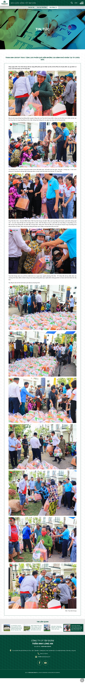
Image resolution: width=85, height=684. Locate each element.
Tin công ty (53, 7)
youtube (45, 662)
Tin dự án (31, 7)
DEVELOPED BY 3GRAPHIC (54, 672)
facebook (39, 662)
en (76, 3)
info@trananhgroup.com (44, 656)
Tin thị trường (42, 7)
